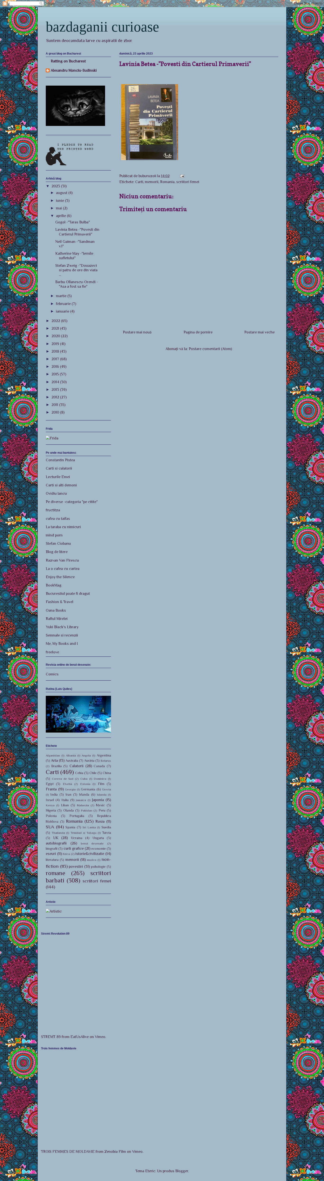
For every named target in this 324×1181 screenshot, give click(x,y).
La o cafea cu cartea (62, 569)
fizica (66, 854)
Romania (167, 182)
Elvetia (67, 784)
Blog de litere (57, 552)
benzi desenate (92, 843)
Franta (51, 789)
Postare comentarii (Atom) (210, 349)
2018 (55, 351)
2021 (55, 328)
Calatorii (76, 766)
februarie (64, 304)
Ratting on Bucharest (68, 61)
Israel (50, 800)
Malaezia (83, 805)
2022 (56, 321)
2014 (55, 382)
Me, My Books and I (62, 643)
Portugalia (76, 816)
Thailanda (58, 833)
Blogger (181, 1171)
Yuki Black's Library (62, 627)
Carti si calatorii (59, 468)
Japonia (98, 800)
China (107, 773)
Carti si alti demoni (61, 485)
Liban (65, 805)
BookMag (53, 585)
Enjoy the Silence (60, 577)
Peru (102, 810)
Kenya (50, 805)
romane (55, 873)
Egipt (50, 784)
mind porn (54, 535)
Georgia (70, 789)
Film (101, 784)
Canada (99, 766)
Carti (139, 182)
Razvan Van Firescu (62, 560)
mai (59, 208)
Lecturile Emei (58, 477)
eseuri (51, 854)
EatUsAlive (79, 1037)
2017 (55, 359)
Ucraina (76, 838)
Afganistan (53, 755)
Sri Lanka (89, 827)
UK (55, 838)
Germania (88, 789)
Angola (86, 755)
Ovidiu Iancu (56, 493)
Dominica (100, 778)
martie (61, 296)
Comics (52, 674)
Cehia (79, 773)
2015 (55, 374)
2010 (55, 412)
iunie (60, 200)
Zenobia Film (115, 1151)
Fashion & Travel (59, 602)
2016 (55, 366)
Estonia (85, 784)
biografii (51, 848)
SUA (50, 826)
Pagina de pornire (198, 332)
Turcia (106, 833)
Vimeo (100, 1037)
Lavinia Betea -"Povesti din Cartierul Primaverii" (77, 231)
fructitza (53, 510)
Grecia (106, 789)
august (62, 193)
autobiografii (56, 843)
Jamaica (81, 800)
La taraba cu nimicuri (63, 527)
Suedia (106, 827)
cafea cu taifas (58, 519)
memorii (151, 182)
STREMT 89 (51, 1037)
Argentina (104, 755)
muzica (91, 860)
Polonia (51, 816)
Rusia (100, 821)
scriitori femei (187, 182)
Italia (65, 800)
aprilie (61, 216)
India (54, 794)
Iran (68, 794)
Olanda (68, 810)
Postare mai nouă (137, 332)
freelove (52, 652)
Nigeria (51, 810)
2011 (55, 405)
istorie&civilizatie (89, 854)
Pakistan (86, 810)
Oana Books (56, 610)
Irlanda (84, 794)
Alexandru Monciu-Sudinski (74, 70)
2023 (56, 186)
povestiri (76, 866)
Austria (89, 760)
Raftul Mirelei (57, 619)
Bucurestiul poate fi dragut (68, 593)
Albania (71, 755)
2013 (55, 390)
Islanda (101, 794)
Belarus (106, 760)
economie (98, 848)
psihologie (98, 866)
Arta (54, 760)
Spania (70, 827)
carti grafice (74, 848)
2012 (55, 397)
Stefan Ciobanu (58, 543)
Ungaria (98, 838)
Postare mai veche (259, 332)
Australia (71, 760)
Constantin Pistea (60, 460)
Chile (93, 773)
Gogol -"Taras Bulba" (72, 222)
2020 (56, 336)
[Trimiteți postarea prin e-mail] (181, 176)
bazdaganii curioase (102, 27)
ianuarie (63, 311)
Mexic (100, 805)
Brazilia (56, 766)
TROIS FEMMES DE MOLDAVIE (68, 1151)
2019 (55, 344)
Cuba (84, 778)
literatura (52, 860)
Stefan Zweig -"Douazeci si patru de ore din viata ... (76, 270)
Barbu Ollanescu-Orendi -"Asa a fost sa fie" (76, 284)
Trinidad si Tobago (83, 833)
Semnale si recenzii (62, 635)
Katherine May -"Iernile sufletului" (74, 255)
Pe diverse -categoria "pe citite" (72, 502)
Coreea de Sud (63, 778)
